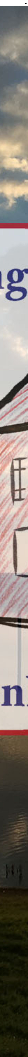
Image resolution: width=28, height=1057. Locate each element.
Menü (25, 2)
